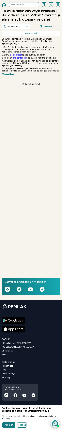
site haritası (16, 55)
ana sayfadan (19, 58)
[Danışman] (55, 423)
